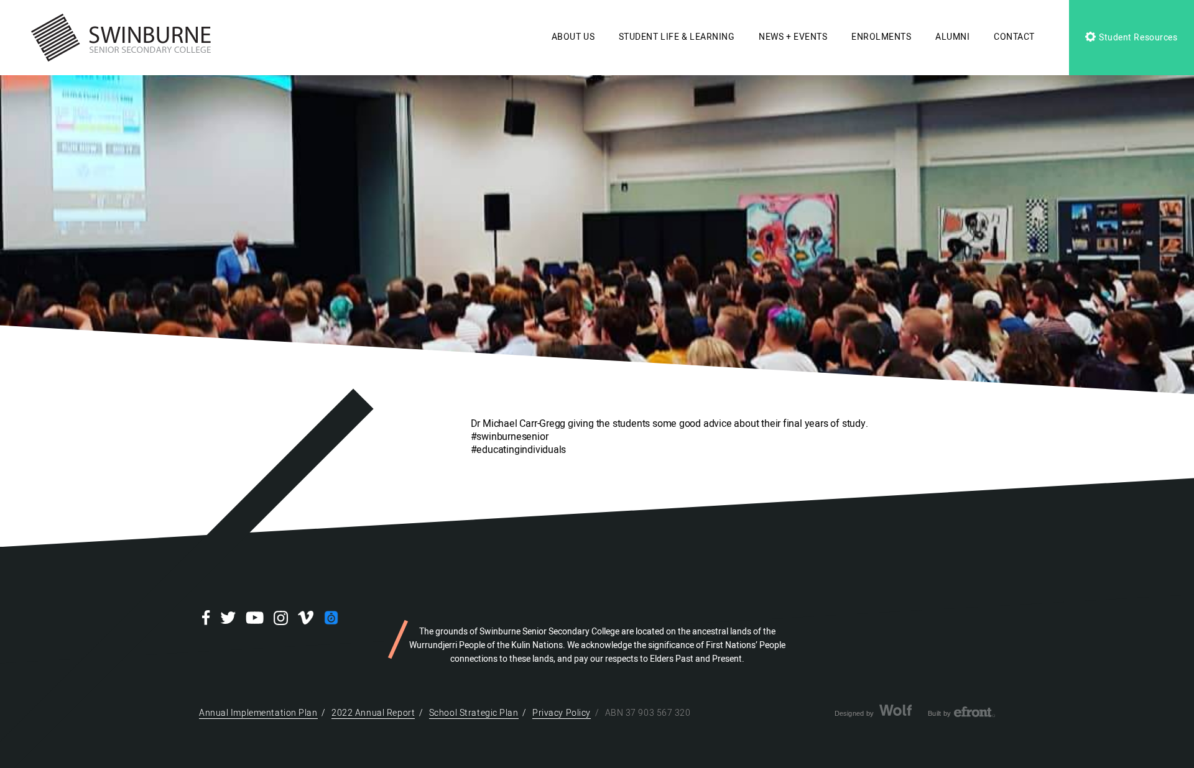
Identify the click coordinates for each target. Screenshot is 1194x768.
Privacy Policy (561, 713)
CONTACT (1014, 36)
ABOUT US (573, 36)
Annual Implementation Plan (258, 713)
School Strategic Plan (474, 713)
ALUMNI (952, 36)
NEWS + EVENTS (793, 36)
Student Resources (1136, 37)
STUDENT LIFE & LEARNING (677, 36)
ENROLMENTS (881, 36)
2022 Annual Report (373, 713)
